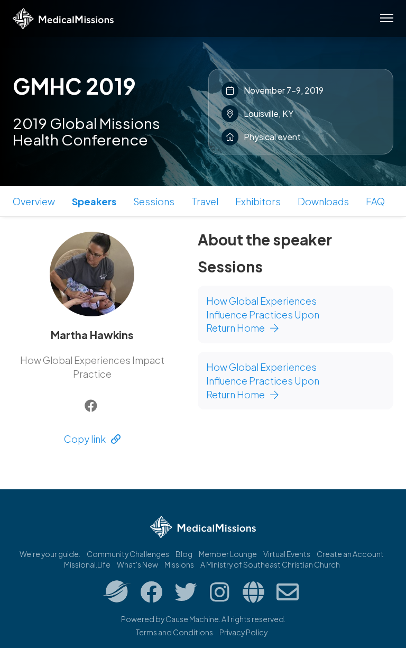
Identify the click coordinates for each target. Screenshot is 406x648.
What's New (137, 564)
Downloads (323, 201)
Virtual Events (286, 554)
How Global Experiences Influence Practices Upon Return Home (262, 314)
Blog (184, 554)
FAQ (375, 201)
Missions (179, 564)
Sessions (153, 201)
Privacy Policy (243, 632)
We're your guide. (50, 554)
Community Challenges (128, 554)
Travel (204, 201)
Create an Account (350, 554)
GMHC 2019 (74, 85)
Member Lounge (228, 554)
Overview (34, 201)
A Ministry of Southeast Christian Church (270, 564)
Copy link (85, 439)
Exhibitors (258, 201)
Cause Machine (192, 619)
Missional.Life (87, 564)
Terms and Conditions (174, 632)
